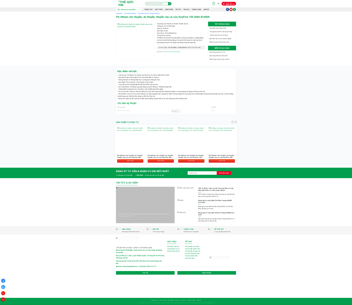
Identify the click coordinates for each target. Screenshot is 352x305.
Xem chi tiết (130, 160)
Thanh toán (196, 9)
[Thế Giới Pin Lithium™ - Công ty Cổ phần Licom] (129, 3)
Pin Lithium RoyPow (130, 13)
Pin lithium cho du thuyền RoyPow (149, 13)
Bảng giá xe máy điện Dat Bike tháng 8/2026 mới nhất (215, 201)
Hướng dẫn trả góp (191, 251)
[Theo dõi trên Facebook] (227, 9)
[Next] (235, 122)
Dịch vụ (186, 9)
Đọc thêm (174, 111)
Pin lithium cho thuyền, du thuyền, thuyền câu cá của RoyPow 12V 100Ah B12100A (191, 156)
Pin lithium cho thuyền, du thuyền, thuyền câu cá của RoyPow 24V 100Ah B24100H (160, 156)
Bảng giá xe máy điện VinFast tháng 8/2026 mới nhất (216, 214)
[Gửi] (169, 3)
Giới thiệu (159, 9)
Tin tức (177, 249)
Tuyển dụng (171, 249)
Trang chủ (119, 13)
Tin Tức (178, 9)
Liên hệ (206, 9)
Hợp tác (176, 246)
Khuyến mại (171, 251)
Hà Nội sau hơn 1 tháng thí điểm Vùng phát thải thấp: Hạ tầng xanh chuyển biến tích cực (143, 215)
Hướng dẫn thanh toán (192, 249)
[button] (213, 3)
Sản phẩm (169, 9)
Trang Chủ (148, 9)
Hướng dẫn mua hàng (192, 246)
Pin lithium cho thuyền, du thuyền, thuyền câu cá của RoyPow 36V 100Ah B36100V (130, 156)
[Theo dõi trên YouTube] (231, 9)
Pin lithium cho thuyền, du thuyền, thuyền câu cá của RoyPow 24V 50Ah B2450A (221, 156)
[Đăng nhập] (234, 9)
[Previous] (232, 122)
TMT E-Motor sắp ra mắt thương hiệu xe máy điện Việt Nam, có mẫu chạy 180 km (215, 189)
